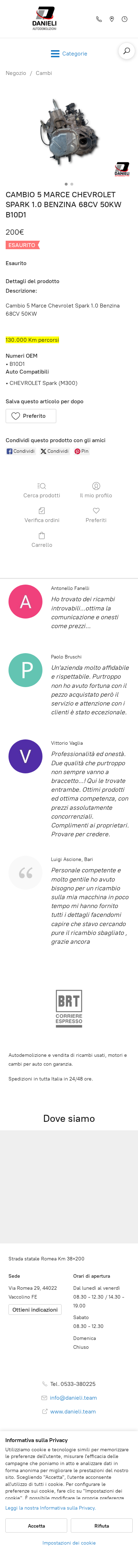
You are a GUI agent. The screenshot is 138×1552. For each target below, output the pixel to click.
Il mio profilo (96, 495)
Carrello (41, 544)
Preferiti (96, 520)
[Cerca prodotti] (126, 51)
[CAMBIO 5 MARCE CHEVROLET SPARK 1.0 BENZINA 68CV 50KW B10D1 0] (69, 131)
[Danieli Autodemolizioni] (44, 19)
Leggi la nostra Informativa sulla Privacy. (50, 1508)
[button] (31, 416)
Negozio (16, 73)
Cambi (44, 73)
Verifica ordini (41, 520)
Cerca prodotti (41, 495)
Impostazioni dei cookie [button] (69, 1543)
